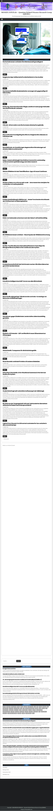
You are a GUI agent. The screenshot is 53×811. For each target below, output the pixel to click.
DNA (47, 706)
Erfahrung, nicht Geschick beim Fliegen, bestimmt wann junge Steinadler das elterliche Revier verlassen (26, 107)
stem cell (4, 713)
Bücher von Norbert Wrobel (9, 445)
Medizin (34, 710)
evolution (11, 708)
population (22, 711)
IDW (46, 708)
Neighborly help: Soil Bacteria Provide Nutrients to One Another (23, 77)
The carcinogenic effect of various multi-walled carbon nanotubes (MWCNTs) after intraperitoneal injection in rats (25, 736)
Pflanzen (17, 711)
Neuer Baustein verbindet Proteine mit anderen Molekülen (21, 361)
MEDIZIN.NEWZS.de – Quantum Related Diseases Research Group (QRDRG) (26, 13)
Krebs (20, 710)
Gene (40, 708)
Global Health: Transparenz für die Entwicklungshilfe (19, 350)
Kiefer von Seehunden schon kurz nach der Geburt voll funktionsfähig (25, 218)
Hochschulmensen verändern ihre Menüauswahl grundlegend (23, 62)
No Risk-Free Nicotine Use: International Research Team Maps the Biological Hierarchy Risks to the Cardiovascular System (24, 246)
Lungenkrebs (25, 710)
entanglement (5, 708)
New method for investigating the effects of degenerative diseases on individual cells (25, 135)
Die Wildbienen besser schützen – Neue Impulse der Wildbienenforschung (26, 235)
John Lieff (16, 710)
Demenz (40, 706)
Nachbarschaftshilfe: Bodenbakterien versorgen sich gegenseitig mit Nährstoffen (25, 92)
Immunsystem (5, 710)
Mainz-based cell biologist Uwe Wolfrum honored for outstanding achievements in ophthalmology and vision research (24, 161)
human (43, 708)
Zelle (33, 713)
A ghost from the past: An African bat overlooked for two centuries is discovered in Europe (25, 424)
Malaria (30, 710)
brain (22, 706)
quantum (30, 711)
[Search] (51, 19)
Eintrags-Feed (6, 769)
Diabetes (44, 706)
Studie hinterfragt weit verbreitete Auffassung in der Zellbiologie (23, 391)
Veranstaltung (28, 713)
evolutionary (16, 708)
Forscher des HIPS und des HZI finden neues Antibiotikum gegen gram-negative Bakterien (26, 727)
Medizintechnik (39, 710)
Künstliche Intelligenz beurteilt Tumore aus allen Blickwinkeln (22, 281)
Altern (4, 706)
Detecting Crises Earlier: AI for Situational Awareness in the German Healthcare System (24, 373)
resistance (35, 711)
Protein (26, 711)
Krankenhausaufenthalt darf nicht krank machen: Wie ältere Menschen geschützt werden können (26, 265)
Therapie (19, 713)
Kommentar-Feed (6, 772)
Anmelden (5, 767)
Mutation (12, 711)
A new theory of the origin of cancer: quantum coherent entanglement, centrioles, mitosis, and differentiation (26, 754)
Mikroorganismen (6, 711)
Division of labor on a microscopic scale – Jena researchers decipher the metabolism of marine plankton (26, 183)
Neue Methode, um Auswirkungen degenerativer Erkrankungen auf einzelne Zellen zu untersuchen (24, 148)
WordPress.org (6, 774)
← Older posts (6, 439)
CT (37, 706)
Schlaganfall (43, 711)
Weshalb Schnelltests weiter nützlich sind (13, 674)
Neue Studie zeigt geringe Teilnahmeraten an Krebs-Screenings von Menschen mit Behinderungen (25, 297)
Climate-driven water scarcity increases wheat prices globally (23, 125)
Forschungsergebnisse (30, 708)
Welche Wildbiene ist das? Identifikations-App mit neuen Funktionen (25, 171)
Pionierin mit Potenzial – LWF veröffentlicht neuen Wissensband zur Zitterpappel (24, 334)
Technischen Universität (12, 713)
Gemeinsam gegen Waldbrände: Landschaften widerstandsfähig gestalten (24, 317)
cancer (25, 706)
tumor (23, 713)
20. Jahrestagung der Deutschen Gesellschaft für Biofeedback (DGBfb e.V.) (22, 679)
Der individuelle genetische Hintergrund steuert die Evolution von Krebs (21, 693)
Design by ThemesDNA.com (26, 809)
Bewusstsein (13, 706)
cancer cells (30, 706)
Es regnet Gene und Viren (9, 668)
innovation (11, 710)
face (21, 708)
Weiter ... (4, 74)
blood (18, 706)
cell (35, 706)
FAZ (23, 708)
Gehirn (36, 708)
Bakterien (8, 706)
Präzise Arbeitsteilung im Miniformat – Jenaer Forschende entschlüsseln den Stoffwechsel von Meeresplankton (26, 200)
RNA (39, 711)
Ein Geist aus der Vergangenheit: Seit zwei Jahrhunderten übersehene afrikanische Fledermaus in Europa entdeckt (25, 404)
